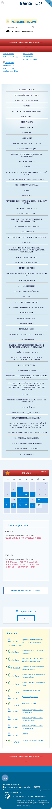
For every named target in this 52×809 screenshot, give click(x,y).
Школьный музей (26, 329)
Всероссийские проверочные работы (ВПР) (26, 180)
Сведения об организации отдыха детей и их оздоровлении (26, 401)
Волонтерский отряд (26, 407)
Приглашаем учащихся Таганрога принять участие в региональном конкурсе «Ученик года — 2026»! (22, 564)
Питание (26, 106)
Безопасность (27, 297)
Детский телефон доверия (30, 697)
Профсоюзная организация (26, 263)
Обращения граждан (26, 90)
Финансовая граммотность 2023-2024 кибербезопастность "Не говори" (26, 359)
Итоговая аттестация (26, 149)
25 (13, 505)
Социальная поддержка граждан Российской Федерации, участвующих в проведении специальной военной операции (26, 425)
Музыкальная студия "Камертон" (26, 413)
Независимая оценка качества (25, 590)
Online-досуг (26, 196)
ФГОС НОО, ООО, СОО (27, 281)
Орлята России (26, 313)
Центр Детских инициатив (26, 302)
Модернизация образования (27, 226)
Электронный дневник (29, 703)
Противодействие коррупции (26, 95)
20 (26, 500)
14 (32, 495)
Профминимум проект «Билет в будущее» (26, 334)
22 (39, 500)
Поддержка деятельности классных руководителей (26, 155)
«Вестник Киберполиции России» (32, 740)
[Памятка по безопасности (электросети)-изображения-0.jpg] (32, 59)
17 (7, 500)
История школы (26, 122)
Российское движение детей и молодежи (26, 307)
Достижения (26, 117)
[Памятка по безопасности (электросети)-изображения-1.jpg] (12, 71)
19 (20, 500)
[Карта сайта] (7, 21)
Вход (26, 618)
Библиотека (27, 394)
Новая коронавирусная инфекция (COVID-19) (27, 237)
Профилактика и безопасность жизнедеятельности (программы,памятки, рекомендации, (26, 250)
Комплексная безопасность (27, 438)
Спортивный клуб (26, 340)
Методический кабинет (27, 214)
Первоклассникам (27, 161)
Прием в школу (26, 127)
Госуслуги (25, 734)
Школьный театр (27, 324)
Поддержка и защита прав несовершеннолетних (26, 433)
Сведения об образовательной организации (26, 42)
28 (32, 505)
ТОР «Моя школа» (26, 454)
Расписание (27, 138)
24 (7, 505)
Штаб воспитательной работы (26, 291)
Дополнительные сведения (26, 100)
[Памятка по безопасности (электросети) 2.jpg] (12, 56)
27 (26, 505)
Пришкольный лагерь (27, 370)
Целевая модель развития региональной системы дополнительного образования (26, 346)
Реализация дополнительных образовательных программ (26, 377)
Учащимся (26, 133)
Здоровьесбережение (26, 286)
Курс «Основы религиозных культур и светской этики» (26, 173)
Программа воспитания (26, 257)
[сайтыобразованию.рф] (48, 3)
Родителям (26, 167)
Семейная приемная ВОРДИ (26, 352)
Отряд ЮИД (26, 242)
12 (20, 495)
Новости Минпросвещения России (27, 111)
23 (45, 500)
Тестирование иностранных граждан (27, 443)
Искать (33, 27)
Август (43, 472)
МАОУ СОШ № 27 (31, 4)
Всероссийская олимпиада (26, 185)
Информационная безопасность (27, 143)
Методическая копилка (26, 208)
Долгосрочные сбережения (26, 449)
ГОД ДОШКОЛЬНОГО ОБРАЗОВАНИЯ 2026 (23, 538)
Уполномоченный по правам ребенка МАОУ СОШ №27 (26, 274)
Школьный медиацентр (26, 318)
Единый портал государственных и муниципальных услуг (26, 220)
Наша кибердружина (26, 365)
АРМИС (26, 190)
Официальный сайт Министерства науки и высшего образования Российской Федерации (25, 642)
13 (26, 495)
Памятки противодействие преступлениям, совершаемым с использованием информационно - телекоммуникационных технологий (26, 386)
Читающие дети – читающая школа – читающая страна (26, 202)
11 (13, 495)
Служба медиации (27, 268)
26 (20, 505)
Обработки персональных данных (26, 418)
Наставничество (26, 232)
